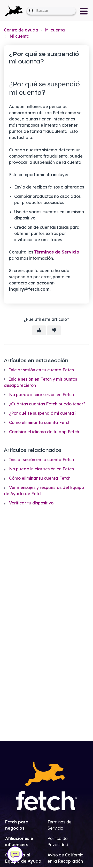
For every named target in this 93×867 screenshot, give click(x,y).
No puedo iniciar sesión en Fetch (41, 394)
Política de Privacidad (58, 841)
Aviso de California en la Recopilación (65, 858)
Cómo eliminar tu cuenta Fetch (40, 422)
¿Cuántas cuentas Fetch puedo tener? (47, 403)
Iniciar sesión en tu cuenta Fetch (41, 369)
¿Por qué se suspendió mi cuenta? (42, 413)
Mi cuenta (55, 29)
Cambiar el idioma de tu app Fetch (44, 431)
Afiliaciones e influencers (19, 841)
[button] (13, 10)
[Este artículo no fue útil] (54, 330)
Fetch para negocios (16, 825)
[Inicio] (13, 10)
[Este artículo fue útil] (39, 330)
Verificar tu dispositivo (31, 502)
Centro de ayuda (21, 29)
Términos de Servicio (56, 252)
